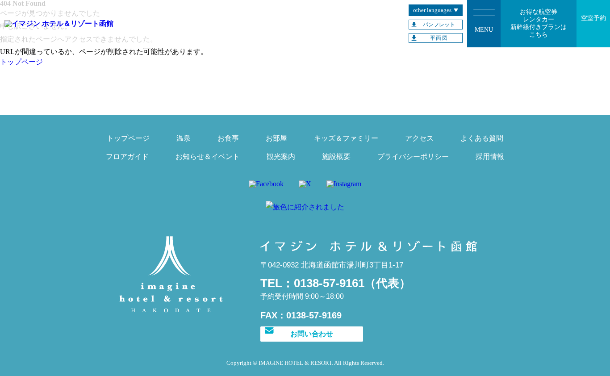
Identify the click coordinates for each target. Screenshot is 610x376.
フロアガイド (127, 156)
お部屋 (276, 138)
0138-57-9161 (329, 283)
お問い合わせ (311, 334)
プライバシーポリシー (413, 156)
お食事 (228, 138)
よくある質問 (481, 138)
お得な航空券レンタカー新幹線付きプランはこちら (538, 23)
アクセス (419, 138)
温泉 (183, 138)
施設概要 (336, 156)
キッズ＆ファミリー (346, 138)
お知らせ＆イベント (207, 156)
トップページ (21, 62)
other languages (432, 10)
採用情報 (490, 156)
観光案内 (281, 156)
